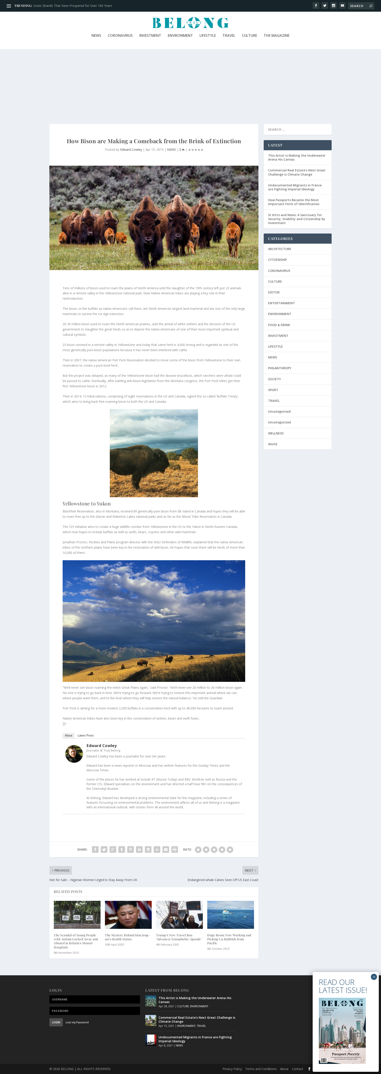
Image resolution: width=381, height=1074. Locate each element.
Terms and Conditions (261, 1069)
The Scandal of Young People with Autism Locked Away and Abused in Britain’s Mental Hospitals (76, 941)
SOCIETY (274, 379)
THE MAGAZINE (276, 36)
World (272, 444)
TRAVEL (228, 36)
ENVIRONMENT (180, 36)
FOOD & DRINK (279, 325)
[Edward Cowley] (74, 761)
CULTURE (249, 36)
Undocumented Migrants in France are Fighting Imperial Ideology (295, 187)
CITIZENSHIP (277, 260)
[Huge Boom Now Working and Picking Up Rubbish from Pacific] (230, 915)
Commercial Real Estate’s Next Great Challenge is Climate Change (296, 172)
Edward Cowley (131, 149)
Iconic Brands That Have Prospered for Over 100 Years (73, 6)
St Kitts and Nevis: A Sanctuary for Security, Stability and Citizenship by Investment (296, 219)
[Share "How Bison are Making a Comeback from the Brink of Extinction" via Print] (174, 849)
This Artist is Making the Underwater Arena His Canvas (296, 157)
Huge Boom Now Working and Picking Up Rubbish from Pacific (229, 939)
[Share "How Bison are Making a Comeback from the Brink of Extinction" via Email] (165, 849)
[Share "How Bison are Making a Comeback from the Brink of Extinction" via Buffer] (148, 849)
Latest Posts (86, 735)
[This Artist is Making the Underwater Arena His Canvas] (150, 1000)
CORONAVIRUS (120, 36)
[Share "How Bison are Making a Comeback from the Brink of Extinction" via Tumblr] (121, 849)
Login (56, 1022)
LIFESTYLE (208, 36)
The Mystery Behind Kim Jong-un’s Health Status (127, 937)
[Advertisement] (190, 82)
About (68, 735)
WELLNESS (276, 433)
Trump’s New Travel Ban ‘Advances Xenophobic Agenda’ (178, 937)
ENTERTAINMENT (281, 303)
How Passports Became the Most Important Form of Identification (293, 202)
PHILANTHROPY (279, 368)
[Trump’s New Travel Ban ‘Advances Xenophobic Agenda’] (179, 915)
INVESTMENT (150, 36)
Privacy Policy (232, 1069)
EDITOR (274, 292)
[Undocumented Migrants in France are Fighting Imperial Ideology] (150, 1040)
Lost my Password (77, 1022)
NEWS (96, 36)
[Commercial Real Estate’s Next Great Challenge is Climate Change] (150, 1020)
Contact (297, 1069)
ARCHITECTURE (279, 249)
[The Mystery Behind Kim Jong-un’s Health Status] (128, 915)
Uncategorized (279, 422)
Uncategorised (279, 411)
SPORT (273, 390)
